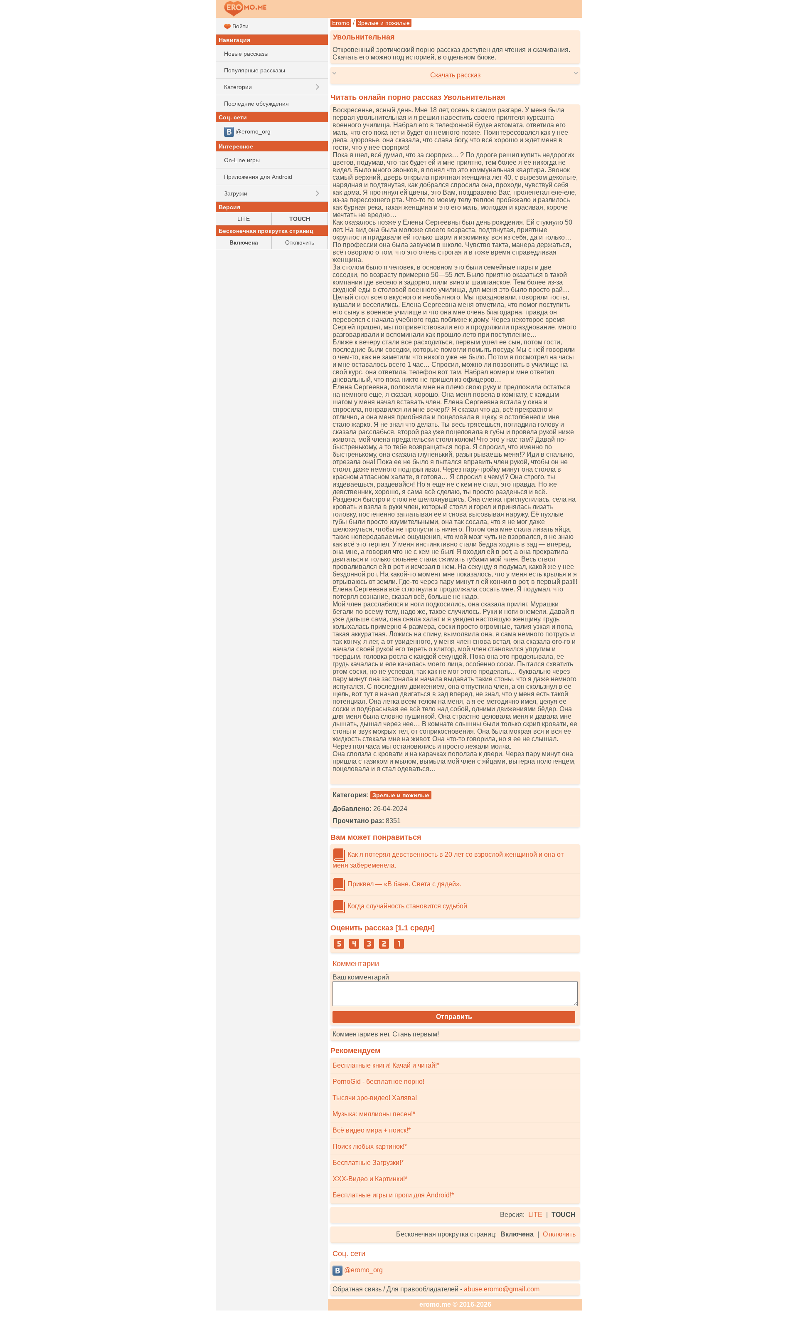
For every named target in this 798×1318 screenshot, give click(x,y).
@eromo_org (362, 1269)
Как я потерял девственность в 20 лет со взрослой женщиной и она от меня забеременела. (448, 860)
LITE (535, 1214)
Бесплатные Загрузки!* (368, 1162)
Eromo (341, 23)
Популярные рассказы (254, 70)
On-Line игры (242, 160)
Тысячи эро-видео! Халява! (374, 1097)
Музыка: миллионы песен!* (373, 1114)
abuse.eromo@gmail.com (501, 1289)
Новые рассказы (246, 53)
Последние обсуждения (256, 103)
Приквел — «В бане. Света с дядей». (403, 884)
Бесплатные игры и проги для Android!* (393, 1195)
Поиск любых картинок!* (369, 1146)
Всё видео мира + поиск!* (371, 1130)
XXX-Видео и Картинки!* (369, 1178)
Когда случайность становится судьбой (406, 906)
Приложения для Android (258, 176)
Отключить (559, 1234)
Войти (240, 26)
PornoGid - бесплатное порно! (378, 1081)
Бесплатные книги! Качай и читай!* (385, 1065)
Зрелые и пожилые (384, 23)
